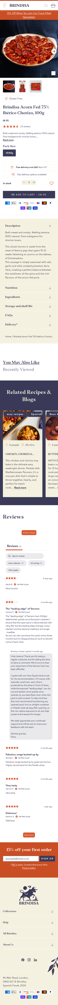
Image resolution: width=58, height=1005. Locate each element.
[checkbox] (13, 570)
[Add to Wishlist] (52, 184)
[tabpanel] (29, 697)
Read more (8, 140)
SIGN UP (47, 858)
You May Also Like (21, 362)
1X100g (9, 152)
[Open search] (46, 5)
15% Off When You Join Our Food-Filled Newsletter (29, 15)
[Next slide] (54, 51)
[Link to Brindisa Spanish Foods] (19, 5)
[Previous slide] (4, 51)
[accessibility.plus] (34, 182)
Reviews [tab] (14, 545)
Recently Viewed (18, 369)
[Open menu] (5, 5)
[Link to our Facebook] (22, 959)
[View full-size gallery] (53, 73)
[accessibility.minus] (24, 182)
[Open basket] (53, 5)
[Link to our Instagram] (29, 959)
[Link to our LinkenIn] (35, 959)
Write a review (29, 532)
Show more (29, 835)
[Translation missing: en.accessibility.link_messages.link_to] (29, 895)
